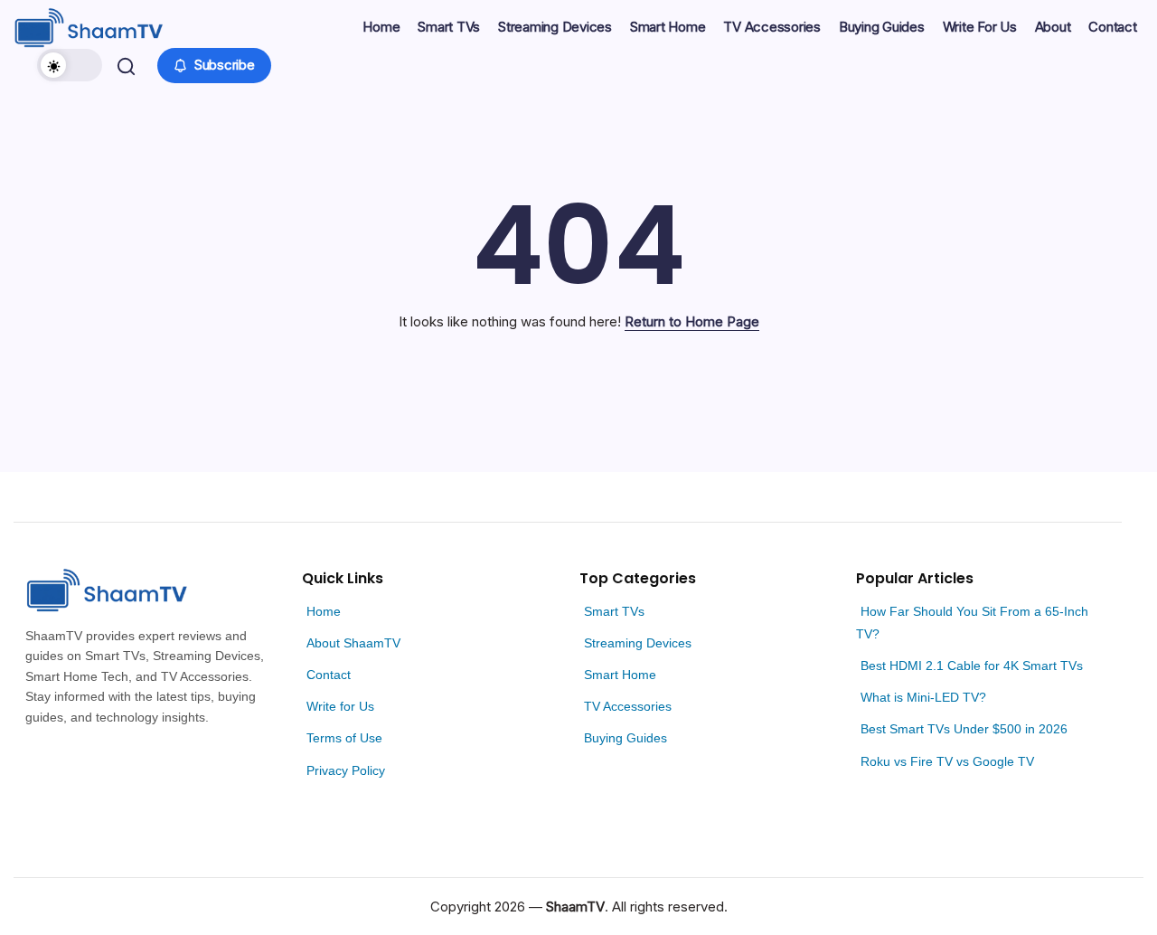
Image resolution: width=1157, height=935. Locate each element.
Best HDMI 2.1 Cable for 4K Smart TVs (972, 665)
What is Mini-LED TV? (923, 697)
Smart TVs (614, 611)
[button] (69, 65)
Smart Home (620, 674)
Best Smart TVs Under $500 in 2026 (964, 729)
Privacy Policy (345, 770)
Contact (328, 674)
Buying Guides (625, 738)
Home (323, 611)
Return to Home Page (692, 321)
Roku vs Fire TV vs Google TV (947, 761)
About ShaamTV (353, 643)
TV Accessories (628, 706)
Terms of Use (344, 738)
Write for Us (340, 706)
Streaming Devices (637, 643)
